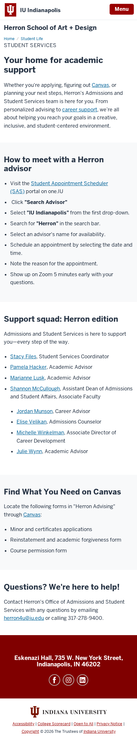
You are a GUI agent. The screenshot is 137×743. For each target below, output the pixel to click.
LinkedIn (82, 680)
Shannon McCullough (35, 388)
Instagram (68, 680)
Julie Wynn (29, 451)
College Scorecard (54, 723)
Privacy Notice (109, 723)
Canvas (100, 85)
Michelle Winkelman (40, 432)
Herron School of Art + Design (50, 28)
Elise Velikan (32, 421)
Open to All (83, 723)
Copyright (30, 731)
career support (79, 109)
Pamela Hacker (28, 367)
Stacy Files (23, 356)
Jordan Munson (35, 411)
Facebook (54, 680)
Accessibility (23, 723)
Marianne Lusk (27, 378)
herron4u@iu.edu (24, 618)
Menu (122, 9)
